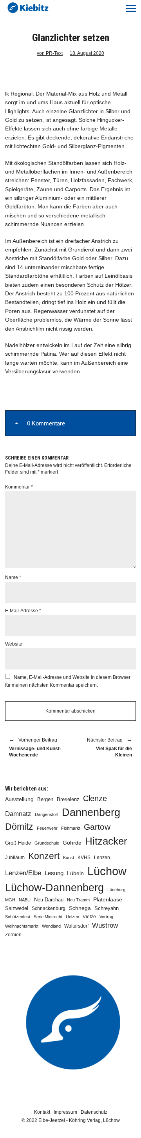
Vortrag (106, 916)
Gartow (97, 826)
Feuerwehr (47, 828)
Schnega (80, 908)
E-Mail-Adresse (23, 610)
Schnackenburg (48, 908)
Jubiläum (15, 857)
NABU (25, 899)
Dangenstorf (46, 814)
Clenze (95, 798)
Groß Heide (18, 843)
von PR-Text (50, 53)
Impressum (65, 1112)
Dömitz (19, 827)
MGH (10, 899)
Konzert (44, 856)
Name (13, 577)
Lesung (54, 873)
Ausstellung (19, 799)
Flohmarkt (70, 828)
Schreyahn (106, 908)
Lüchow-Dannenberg (54, 888)
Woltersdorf (76, 926)
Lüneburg (116, 889)
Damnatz (18, 814)
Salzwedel (16, 908)
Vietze (89, 916)
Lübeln (75, 873)
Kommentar (19, 487)
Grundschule (46, 843)
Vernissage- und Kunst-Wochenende (35, 747)
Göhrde (72, 842)
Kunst (68, 857)
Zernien (13, 934)
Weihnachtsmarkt (21, 926)
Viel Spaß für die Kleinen (105, 747)
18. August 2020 (87, 53)
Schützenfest (17, 916)
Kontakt (42, 1112)
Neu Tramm (78, 899)
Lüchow (107, 871)
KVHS (84, 857)
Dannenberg (91, 812)
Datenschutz (94, 1112)
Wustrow (105, 925)
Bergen (45, 799)
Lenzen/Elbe (23, 873)
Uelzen (72, 916)
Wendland (51, 926)
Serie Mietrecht (48, 916)
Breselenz (68, 799)
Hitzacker (106, 841)
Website (13, 644)
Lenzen (102, 857)
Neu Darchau (48, 900)
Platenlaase (107, 900)
